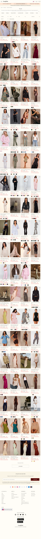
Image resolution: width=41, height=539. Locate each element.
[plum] (13, 195)
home (1, 7)
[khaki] (11, 106)
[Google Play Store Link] (20, 519)
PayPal (2, 499)
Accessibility (23, 498)
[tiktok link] (23, 514)
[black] (13, 41)
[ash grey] (3, 64)
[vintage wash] (25, 152)
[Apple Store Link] (20, 522)
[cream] (15, 41)
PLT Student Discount (14, 494)
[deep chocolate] (1, 85)
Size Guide (3, 495)
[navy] (25, 285)
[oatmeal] (24, 285)
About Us (12, 493)
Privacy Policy (23, 494)
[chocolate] (21, 64)
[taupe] (35, 129)
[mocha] (11, 129)
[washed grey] (24, 152)
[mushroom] (12, 416)
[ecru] (1, 351)
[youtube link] (20, 514)
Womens (5, 7)
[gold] (33, 438)
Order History (33, 493)
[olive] (15, 195)
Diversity (12, 495)
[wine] (12, 41)
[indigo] (3, 351)
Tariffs (22, 499)
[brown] (12, 285)
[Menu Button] (1, 1)
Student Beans (4, 503)
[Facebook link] (18, 514)
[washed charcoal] (15, 416)
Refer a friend (33, 495)
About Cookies (23, 495)
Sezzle (2, 502)
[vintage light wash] (22, 64)
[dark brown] (12, 106)
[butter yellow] (31, 394)
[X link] (25, 514)
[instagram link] (15, 514)
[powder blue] (31, 152)
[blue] (4, 351)
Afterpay (3, 498)
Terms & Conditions (23, 493)
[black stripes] (11, 152)
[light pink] (6, 64)
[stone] (13, 285)
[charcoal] (1, 64)
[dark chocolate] (13, 416)
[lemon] (33, 129)
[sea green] (3, 85)
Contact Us (12, 498)
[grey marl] (2, 85)
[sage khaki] (2, 64)
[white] (12, 64)
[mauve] (12, 195)
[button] (33, 1)
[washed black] (2, 107)
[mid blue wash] (22, 152)
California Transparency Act (25, 502)
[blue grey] (33, 64)
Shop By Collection (9, 7)
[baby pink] (11, 64)
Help (2, 493)
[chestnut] (34, 461)
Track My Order (33, 494)
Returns (3, 494)
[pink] (11, 41)
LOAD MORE (20, 466)
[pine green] (11, 195)
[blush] (31, 64)
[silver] (31, 438)
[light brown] (1, 107)
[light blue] (34, 129)
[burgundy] (35, 64)
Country (3, 507)
